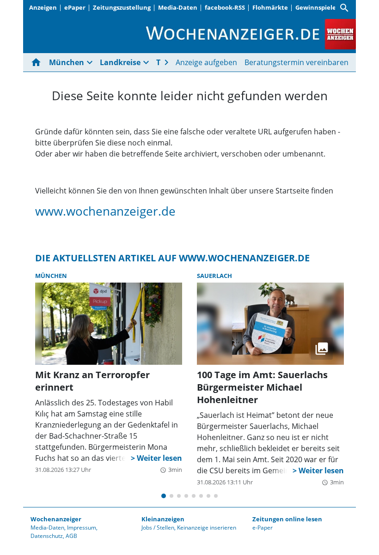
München (51, 275)
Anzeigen (43, 7)
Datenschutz (47, 536)
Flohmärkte (270, 7)
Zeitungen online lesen (287, 519)
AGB (71, 536)
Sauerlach (214, 275)
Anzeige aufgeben (206, 62)
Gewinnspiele (315, 7)
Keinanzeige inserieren (206, 527)
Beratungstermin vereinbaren (296, 62)
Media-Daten (177, 7)
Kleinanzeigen (162, 519)
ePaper (75, 7)
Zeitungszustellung (122, 7)
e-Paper (262, 527)
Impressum (81, 527)
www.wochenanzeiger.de (105, 211)
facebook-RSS (225, 7)
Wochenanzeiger (56, 519)
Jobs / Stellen (157, 527)
